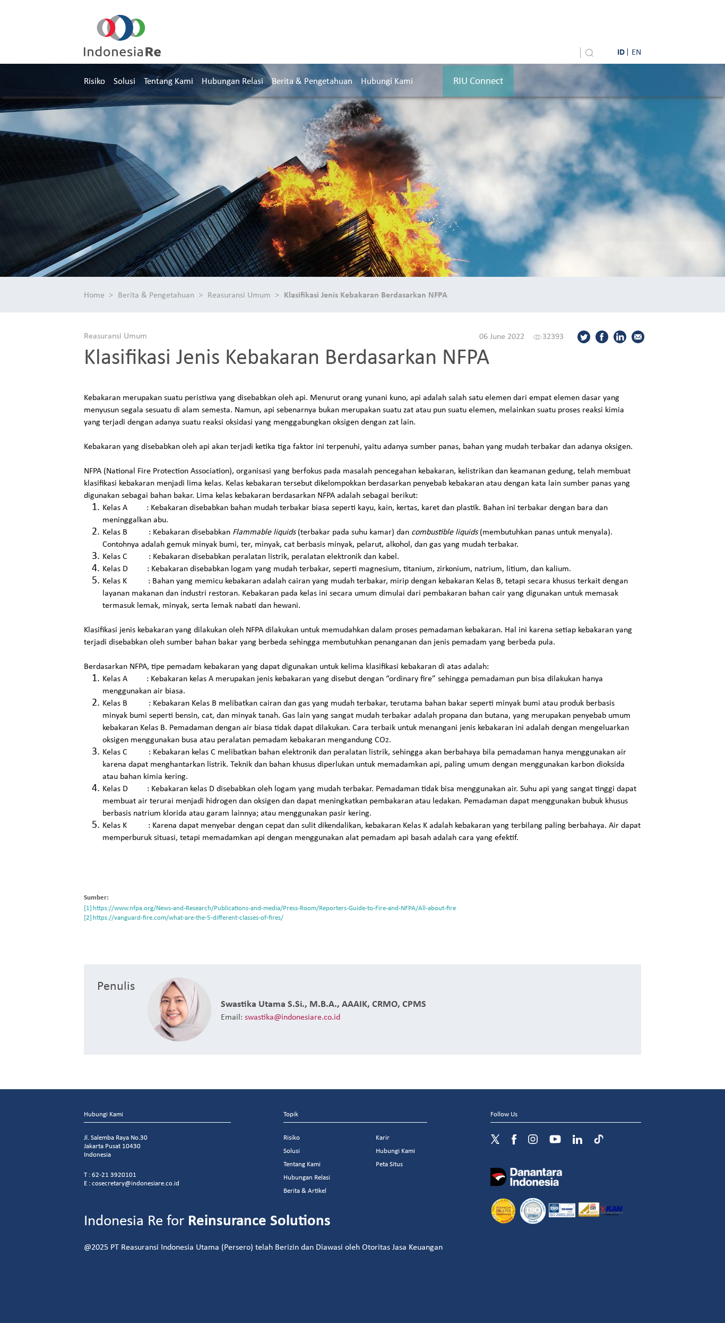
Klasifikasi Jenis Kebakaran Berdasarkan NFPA (365, 294)
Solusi (124, 80)
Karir (383, 1137)
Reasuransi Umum (239, 294)
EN (636, 51)
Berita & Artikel (304, 1190)
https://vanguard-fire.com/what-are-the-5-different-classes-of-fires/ (188, 917)
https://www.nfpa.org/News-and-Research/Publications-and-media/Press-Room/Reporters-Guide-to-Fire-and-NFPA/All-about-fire (274, 908)
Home (94, 294)
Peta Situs (389, 1164)
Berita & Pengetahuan (312, 80)
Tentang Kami (168, 80)
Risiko (94, 80)
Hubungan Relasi (232, 80)
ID (621, 51)
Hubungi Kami (387, 80)
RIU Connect (478, 80)
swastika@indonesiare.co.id (292, 1016)
